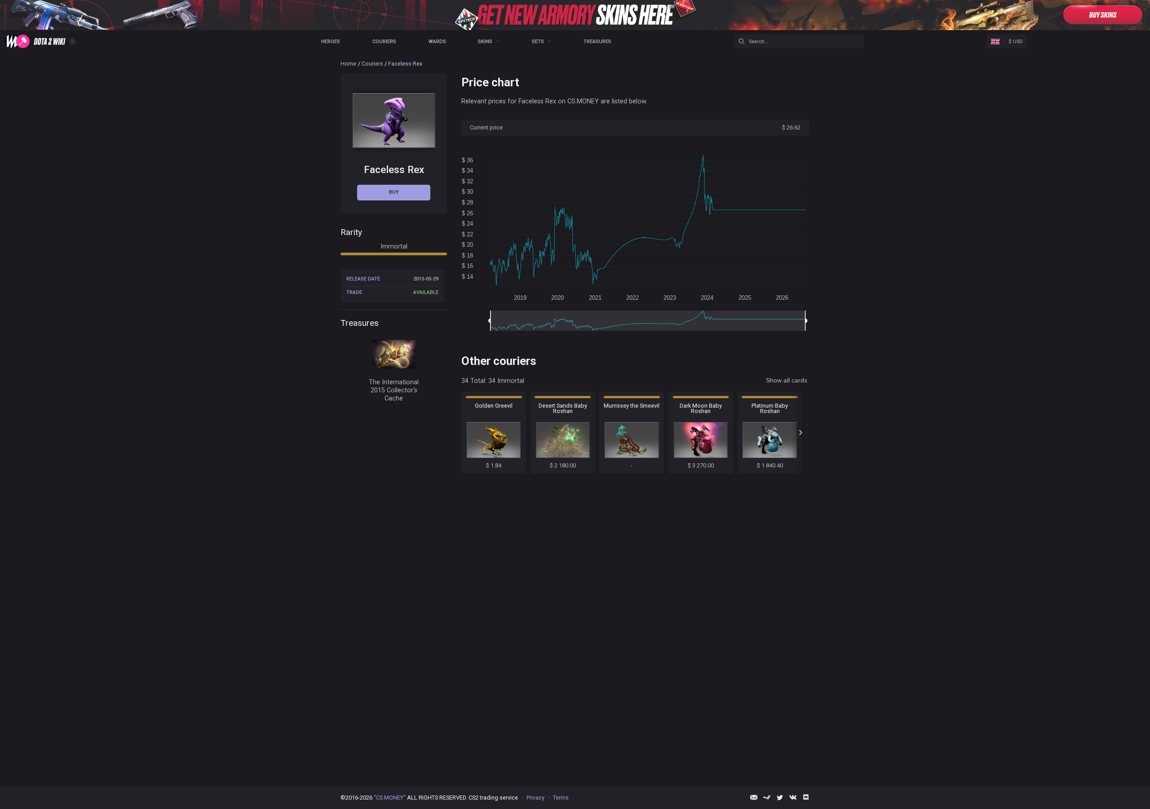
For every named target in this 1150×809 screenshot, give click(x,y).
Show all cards (786, 380)
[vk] (792, 797)
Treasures (597, 41)
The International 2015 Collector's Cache (394, 390)
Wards (437, 41)
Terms (561, 797)
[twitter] (779, 797)
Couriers (384, 41)
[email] (753, 797)
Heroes (330, 41)
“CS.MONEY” (390, 797)
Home (348, 63)
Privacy (535, 797)
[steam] (766, 797)
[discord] (805, 797)
